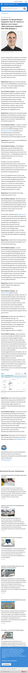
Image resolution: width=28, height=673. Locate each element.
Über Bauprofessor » (6, 460)
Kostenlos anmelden (18, 1)
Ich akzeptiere (6, 664)
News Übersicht (4, 13)
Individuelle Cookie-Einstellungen (9, 660)
